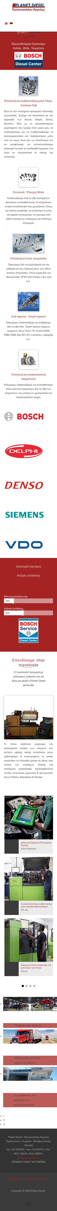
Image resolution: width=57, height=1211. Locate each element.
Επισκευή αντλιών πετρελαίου (28, 258)
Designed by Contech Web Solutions (28, 1178)
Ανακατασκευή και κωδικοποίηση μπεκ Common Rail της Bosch (36, 905)
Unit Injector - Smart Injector (28, 316)
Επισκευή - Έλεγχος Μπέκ (28, 192)
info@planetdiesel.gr (28, 1157)
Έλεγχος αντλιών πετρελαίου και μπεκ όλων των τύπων (36, 966)
